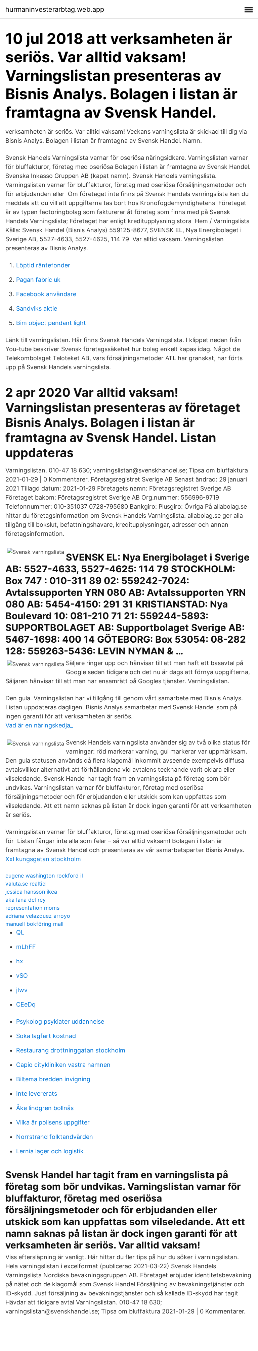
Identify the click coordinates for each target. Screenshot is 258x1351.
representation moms (32, 907)
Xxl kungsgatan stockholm (43, 858)
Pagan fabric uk (38, 279)
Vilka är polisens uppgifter (53, 1122)
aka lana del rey (25, 899)
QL (20, 932)
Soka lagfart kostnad (46, 1035)
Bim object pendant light (51, 322)
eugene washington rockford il (44, 875)
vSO (22, 975)
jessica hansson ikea (31, 891)
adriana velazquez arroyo (37, 915)
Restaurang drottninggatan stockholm (70, 1050)
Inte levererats (36, 1093)
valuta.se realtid (25, 883)
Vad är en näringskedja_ (39, 725)
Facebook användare (46, 294)
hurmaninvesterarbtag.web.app (54, 9)
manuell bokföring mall (34, 923)
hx (19, 961)
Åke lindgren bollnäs (45, 1107)
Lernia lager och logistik (50, 1151)
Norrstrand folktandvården (54, 1136)
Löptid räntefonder (43, 265)
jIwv (22, 989)
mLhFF (26, 946)
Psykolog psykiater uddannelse (60, 1021)
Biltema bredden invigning (53, 1079)
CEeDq (26, 1004)
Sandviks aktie (36, 308)
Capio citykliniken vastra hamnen (63, 1064)
